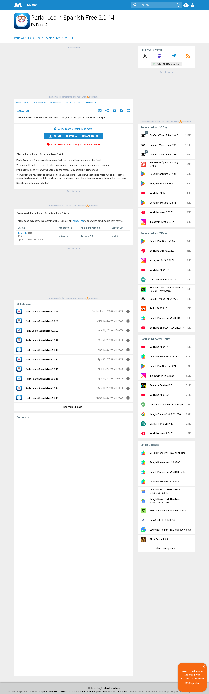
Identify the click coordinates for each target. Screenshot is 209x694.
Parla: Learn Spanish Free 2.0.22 (42, 330)
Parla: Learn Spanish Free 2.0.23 (42, 321)
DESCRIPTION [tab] (39, 102)
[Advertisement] (73, 72)
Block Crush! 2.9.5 (159, 539)
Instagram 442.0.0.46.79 (162, 260)
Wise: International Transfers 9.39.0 (168, 510)
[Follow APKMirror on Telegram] (174, 57)
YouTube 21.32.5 (158, 193)
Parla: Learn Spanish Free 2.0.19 (42, 340)
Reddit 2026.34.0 (158, 308)
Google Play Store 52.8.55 (163, 202)
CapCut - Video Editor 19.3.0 (164, 299)
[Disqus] (73, 547)
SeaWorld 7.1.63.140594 (162, 520)
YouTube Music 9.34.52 (162, 433)
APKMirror (30, 5)
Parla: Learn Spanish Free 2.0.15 (42, 379)
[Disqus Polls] (73, 463)
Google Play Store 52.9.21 (163, 366)
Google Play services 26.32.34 (165, 318)
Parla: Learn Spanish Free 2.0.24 (42, 311)
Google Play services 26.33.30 (165, 356)
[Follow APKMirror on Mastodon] (159, 57)
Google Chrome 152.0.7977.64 (165, 414)
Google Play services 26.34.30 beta (167, 472)
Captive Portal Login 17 (161, 424)
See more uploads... (73, 407)
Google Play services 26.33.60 (165, 462)
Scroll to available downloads (76, 136)
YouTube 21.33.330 (160, 395)
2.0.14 (24, 233)
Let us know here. (112, 688)
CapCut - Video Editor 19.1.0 (164, 145)
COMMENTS (90, 102)
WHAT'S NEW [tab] (22, 102)
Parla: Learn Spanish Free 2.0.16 (42, 369)
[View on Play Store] (114, 111)
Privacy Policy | (51, 691)
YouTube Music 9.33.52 (162, 212)
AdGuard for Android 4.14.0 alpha (167, 404)
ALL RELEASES (73, 102)
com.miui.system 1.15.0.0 (163, 279)
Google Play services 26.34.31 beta (167, 453)
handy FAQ (78, 221)
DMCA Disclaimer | (107, 691)
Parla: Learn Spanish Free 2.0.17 (42, 359)
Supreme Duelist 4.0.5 (161, 385)
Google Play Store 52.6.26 (163, 183)
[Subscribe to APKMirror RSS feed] (188, 57)
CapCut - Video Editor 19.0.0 (164, 154)
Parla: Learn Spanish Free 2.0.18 (42, 350)
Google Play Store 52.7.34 (163, 174)
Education (22, 111)
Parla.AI (42, 25)
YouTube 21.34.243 (160, 270)
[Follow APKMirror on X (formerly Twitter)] (145, 57)
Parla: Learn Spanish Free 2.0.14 (42, 388)
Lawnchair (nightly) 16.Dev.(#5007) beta (170, 529)
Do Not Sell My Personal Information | (78, 691)
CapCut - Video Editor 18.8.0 (164, 135)
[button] (100, 111)
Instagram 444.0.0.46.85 (162, 375)
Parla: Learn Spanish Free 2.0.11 (42, 398)
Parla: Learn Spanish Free (44, 38)
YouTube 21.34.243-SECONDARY (167, 327)
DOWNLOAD (55, 102)
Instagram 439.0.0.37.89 (162, 222)
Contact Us (122, 691)
